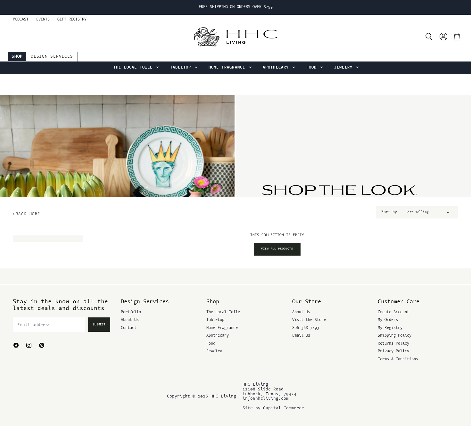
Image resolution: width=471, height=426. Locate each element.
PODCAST (21, 19)
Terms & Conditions (398, 359)
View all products (277, 249)
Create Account (393, 312)
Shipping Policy (394, 336)
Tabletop (182, 68)
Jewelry (344, 68)
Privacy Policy (393, 351)
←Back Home (26, 214)
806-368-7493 (305, 328)
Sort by (389, 212)
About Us (130, 320)
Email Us (301, 336)
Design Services (52, 56)
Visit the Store (309, 320)
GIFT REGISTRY (72, 19)
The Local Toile (134, 68)
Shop (17, 56)
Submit (99, 324)
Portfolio (131, 312)
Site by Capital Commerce (273, 408)
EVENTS (43, 19)
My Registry (390, 328)
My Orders (388, 320)
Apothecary (277, 68)
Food (312, 68)
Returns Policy (393, 344)
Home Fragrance (228, 68)
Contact (128, 328)
